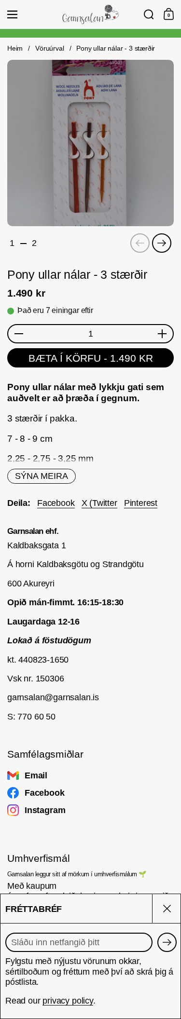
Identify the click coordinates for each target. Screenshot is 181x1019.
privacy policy (67, 1000)
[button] (149, 14)
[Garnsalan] (90, 14)
